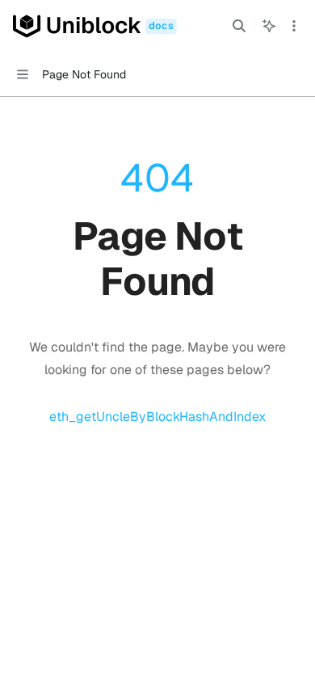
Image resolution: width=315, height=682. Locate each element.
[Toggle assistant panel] (269, 26)
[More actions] (294, 26)
